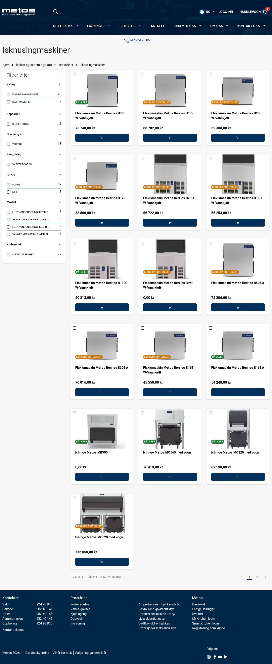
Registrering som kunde (208, 628)
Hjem (6, 65)
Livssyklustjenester (152, 619)
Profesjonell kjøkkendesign (157, 628)
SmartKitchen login (205, 623)
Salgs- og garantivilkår (90, 653)
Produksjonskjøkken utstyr (156, 614)
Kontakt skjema (13, 630)
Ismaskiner (65, 65)
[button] (34, 75)
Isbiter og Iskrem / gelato (34, 65)
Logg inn (225, 12)
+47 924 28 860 (140, 40)
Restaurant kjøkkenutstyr (156, 609)
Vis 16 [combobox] (77, 576)
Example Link (208, 657)
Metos (197, 598)
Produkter (78, 598)
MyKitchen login (203, 619)
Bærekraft (199, 604)
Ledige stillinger (203, 609)
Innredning (77, 623)
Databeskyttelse (37, 653)
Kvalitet (197, 614)
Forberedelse (79, 604)
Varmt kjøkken (80, 609)
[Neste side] (265, 577)
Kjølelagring (78, 614)
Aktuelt (158, 26)
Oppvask (76, 619)
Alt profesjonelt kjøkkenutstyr (159, 604)
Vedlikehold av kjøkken (154, 623)
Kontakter (10, 598)
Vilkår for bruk (62, 653)
